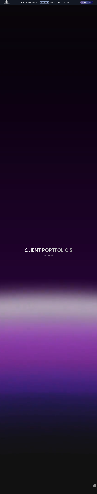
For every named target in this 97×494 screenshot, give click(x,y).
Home (45, 255)
